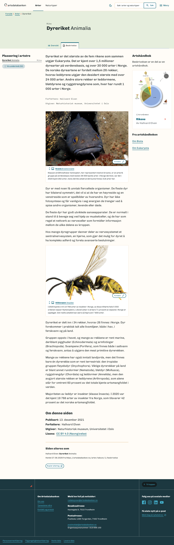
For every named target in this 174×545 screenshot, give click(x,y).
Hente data (56, 541)
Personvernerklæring (12, 541)
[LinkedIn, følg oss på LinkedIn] (156, 502)
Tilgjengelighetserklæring (37, 541)
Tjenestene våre (45, 505)
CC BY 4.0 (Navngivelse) (71, 433)
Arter (38, 5)
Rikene (140, 119)
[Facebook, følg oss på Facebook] (144, 502)
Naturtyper (51, 5)
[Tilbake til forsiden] (15, 5)
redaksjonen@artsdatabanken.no (83, 500)
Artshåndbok (141, 56)
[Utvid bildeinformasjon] (51, 168)
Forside (8, 14)
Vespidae (64, 303)
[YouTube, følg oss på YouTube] (162, 502)
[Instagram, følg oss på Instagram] (150, 502)
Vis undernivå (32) (15, 66)
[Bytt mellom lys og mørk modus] (110, 5)
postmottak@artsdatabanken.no (82, 524)
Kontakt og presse (46, 509)
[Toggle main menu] (164, 5)
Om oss (41, 501)
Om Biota (137, 141)
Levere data (69, 541)
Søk (152, 5)
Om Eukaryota (140, 147)
